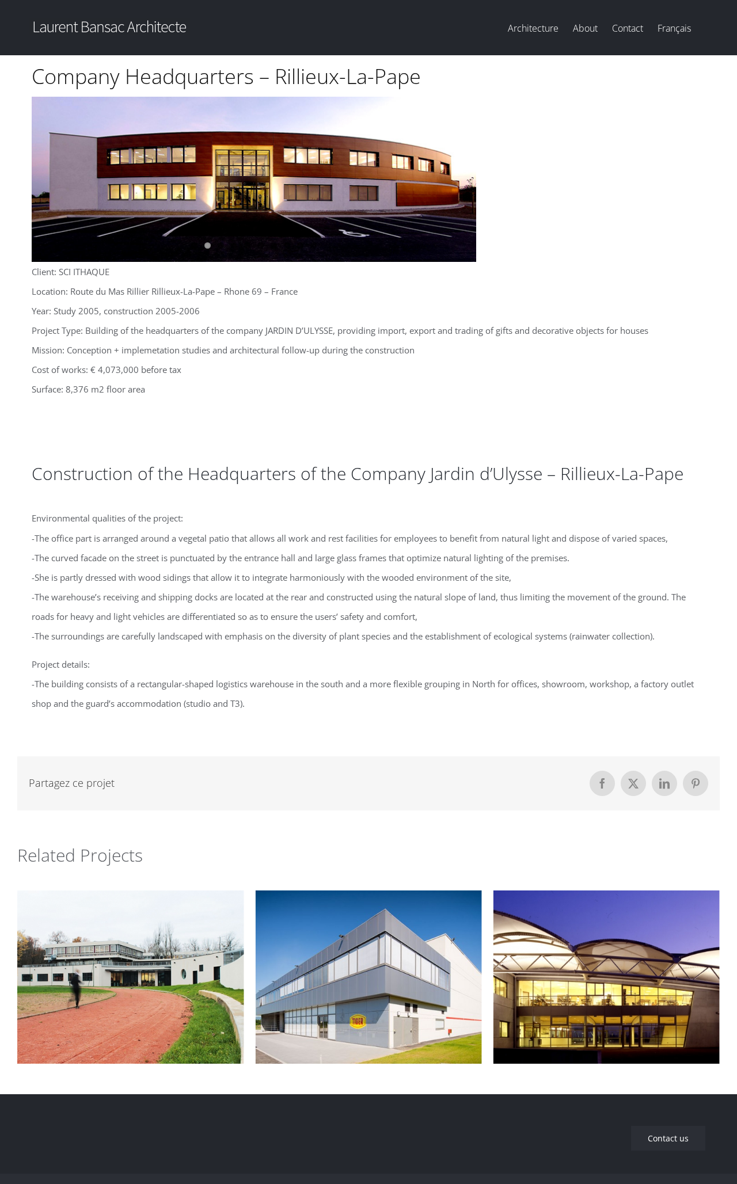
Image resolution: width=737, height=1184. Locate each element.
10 (313, 245)
